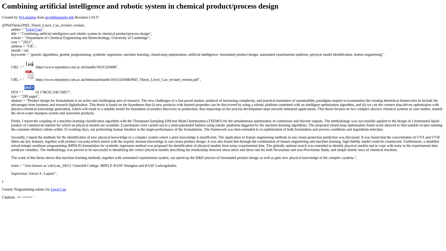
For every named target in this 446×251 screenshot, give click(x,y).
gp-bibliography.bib (59, 17)
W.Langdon (27, 17)
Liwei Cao (34, 29)
